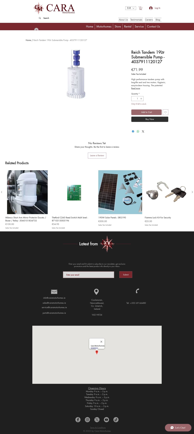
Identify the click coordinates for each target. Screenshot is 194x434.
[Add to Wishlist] (165, 112)
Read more (135, 88)
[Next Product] (192, 192)
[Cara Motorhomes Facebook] (78, 419)
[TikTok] (116, 419)
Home (28, 40)
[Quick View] (27, 192)
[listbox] (130, 8)
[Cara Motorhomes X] (97, 419)
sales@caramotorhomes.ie (54, 303)
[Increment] (141, 98)
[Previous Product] (1, 192)
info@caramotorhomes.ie (54, 298)
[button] (130, 8)
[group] (97, 199)
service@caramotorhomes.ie (54, 307)
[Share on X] (143, 131)
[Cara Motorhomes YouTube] (106, 419)
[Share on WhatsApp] (138, 131)
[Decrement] (133, 98)
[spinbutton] (137, 98)
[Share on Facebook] (133, 131)
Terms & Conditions (98, 427)
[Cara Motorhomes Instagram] (87, 419)
